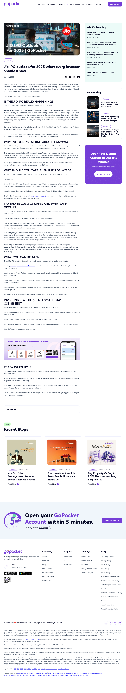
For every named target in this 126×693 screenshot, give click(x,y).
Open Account (115, 4)
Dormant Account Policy (110, 581)
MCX (25, 669)
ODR (39, 669)
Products (41, 4)
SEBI (15, 669)
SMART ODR (35, 639)
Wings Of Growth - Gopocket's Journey (102, 72)
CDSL (29, 669)
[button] (63, 4)
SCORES (34, 669)
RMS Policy (105, 569)
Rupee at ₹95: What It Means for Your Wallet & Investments (101, 64)
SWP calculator (48, 577)
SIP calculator (47, 573)
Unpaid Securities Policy (110, 609)
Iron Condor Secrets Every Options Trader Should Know (109, 104)
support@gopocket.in (20, 567)
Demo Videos (68, 565)
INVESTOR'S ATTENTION (55, 673)
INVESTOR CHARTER (70, 673)
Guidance (104, 601)
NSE (21, 669)
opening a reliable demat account (22, 266)
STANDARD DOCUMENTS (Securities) (39, 675)
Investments (51, 4)
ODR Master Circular (63, 669)
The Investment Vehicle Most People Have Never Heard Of (62, 476)
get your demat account (37, 196)
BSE (18, 669)
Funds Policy (105, 565)
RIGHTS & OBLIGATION (95, 673)
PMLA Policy (105, 573)
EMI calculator (47, 569)
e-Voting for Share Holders (49, 669)
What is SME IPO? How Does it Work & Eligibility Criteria (101, 34)
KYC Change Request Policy (111, 585)
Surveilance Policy (107, 589)
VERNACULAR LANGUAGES (25, 673)
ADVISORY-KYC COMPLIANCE (60, 675)
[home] (13, 4)
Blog (44, 565)
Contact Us (46, 581)
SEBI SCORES (27, 639)
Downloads (68, 557)
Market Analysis (87, 573)
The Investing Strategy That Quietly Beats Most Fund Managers (110, 119)
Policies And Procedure (109, 597)
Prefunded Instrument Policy (111, 593)
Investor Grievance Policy (110, 577)
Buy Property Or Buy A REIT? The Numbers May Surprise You (102, 476)
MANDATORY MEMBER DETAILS (79, 675)
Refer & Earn (75, 4)
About (44, 557)
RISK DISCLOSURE (82, 673)
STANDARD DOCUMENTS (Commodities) (16, 675)
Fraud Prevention (107, 605)
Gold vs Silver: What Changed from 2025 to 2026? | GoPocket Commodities (102, 54)
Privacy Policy (106, 561)
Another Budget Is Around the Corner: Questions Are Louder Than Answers (101, 44)
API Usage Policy (107, 557)
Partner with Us (87, 4)
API (65, 561)
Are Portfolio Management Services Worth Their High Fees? (21, 476)
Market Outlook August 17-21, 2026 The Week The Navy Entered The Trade (110, 133)
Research (84, 565)
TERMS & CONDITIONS (40, 673)
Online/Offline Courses (89, 569)
